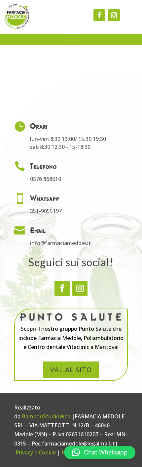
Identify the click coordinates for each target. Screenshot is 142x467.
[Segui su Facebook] (99, 15)
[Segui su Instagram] (114, 15)
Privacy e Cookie (36, 452)
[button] (99, 452)
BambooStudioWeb (46, 416)
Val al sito (71, 369)
